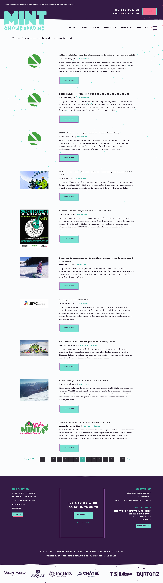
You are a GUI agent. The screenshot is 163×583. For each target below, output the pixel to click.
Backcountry (19, 504)
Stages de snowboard (24, 497)
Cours (71, 28)
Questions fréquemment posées (133, 500)
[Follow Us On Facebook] (77, 523)
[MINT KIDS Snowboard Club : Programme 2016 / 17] (34, 428)
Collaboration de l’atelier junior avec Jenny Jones (87, 342)
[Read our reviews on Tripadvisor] (87, 523)
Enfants (126, 28)
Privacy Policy (82, 556)
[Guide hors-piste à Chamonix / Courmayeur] (34, 390)
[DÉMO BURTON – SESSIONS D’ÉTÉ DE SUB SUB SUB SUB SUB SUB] (34, 100)
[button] (153, 28)
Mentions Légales (105, 556)
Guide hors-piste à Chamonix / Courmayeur (83, 381)
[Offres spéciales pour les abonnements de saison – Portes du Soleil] (34, 61)
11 (100, 459)
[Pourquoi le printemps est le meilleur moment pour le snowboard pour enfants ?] (34, 267)
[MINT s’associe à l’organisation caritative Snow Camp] (34, 138)
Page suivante (133, 459)
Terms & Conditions (59, 556)
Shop (138, 28)
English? (17, 514)
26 (123, 459)
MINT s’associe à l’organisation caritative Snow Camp (89, 133)
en (146, 28)
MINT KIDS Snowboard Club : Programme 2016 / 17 (87, 422)
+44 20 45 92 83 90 (126, 14)
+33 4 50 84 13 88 (127, 10)
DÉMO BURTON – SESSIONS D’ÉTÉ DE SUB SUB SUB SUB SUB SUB (94, 94)
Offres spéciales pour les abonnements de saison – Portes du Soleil (97, 55)
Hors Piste (110, 28)
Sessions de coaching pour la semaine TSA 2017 (85, 211)
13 (111, 459)
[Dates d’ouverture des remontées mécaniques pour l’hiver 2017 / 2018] (34, 180)
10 (94, 459)
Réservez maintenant (139, 493)
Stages (83, 28)
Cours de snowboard (23, 493)
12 (105, 459)
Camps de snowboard (24, 500)
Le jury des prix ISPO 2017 (73, 300)
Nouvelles (84, 59)
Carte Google (143, 525)
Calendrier (144, 497)
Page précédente (31, 459)
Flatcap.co (116, 552)
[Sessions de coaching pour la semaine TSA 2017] (34, 228)
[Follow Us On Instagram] (82, 523)
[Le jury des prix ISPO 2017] (34, 303)
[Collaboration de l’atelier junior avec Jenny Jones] (34, 348)
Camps (95, 28)
